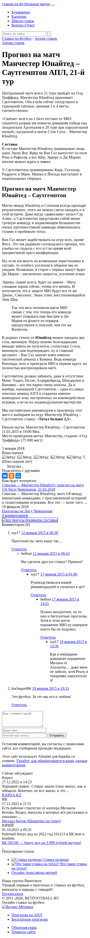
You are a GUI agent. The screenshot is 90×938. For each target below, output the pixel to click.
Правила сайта (24, 932)
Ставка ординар (55, 860)
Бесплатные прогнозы (30, 919)
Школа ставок (23, 21)
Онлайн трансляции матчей (34, 873)
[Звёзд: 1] (10, 457)
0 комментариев (15, 515)
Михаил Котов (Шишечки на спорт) (31, 821)
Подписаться (12, 894)
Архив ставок (13, 43)
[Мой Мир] (18, 476)
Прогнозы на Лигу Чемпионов (27, 511)
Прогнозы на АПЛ (27, 915)
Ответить (19, 549)
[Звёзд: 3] (43, 457)
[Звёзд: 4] (60, 457)
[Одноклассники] (11, 476)
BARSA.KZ (11, 795)
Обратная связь (24, 927)
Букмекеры (21, 12)
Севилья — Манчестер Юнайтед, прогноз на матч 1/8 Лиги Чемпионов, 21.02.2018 (43, 487)
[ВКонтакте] (5, 476)
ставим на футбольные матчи (26, 4)
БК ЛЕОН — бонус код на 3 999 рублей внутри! (41, 843)
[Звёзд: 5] (76, 457)
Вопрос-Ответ (23, 25)
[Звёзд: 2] (26, 457)
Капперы (19, 16)
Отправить (57, 735)
